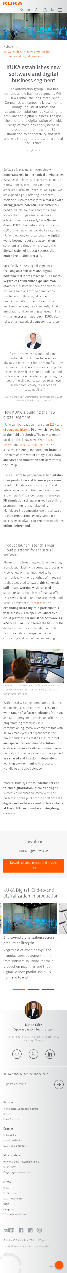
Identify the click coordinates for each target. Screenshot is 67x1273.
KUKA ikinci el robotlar (15, 1146)
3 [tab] (48, 989)
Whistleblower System (15, 1214)
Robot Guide (9, 1135)
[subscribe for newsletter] (59, 1084)
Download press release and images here (33, 865)
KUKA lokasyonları (13, 1198)
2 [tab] (33, 989)
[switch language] (36, 9)
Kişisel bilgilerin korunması (17, 1246)
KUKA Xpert (9, 1167)
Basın (6, 1204)
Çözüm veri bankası (13, 1140)
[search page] (21, 9)
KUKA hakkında (11, 1193)
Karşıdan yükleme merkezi (17, 1172)
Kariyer (7, 1188)
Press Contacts (11, 1119)
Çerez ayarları (42, 1246)
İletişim (7, 1114)
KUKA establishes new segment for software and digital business (26, 54)
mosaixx (36, 603)
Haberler (9, 47)
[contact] (29, 9)
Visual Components (32, 445)
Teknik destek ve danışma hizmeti (20, 1109)
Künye (41, 1240)
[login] (44, 9)
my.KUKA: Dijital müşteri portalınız (21, 1161)
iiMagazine (9, 1209)
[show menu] (60, 9)
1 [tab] (19, 989)
